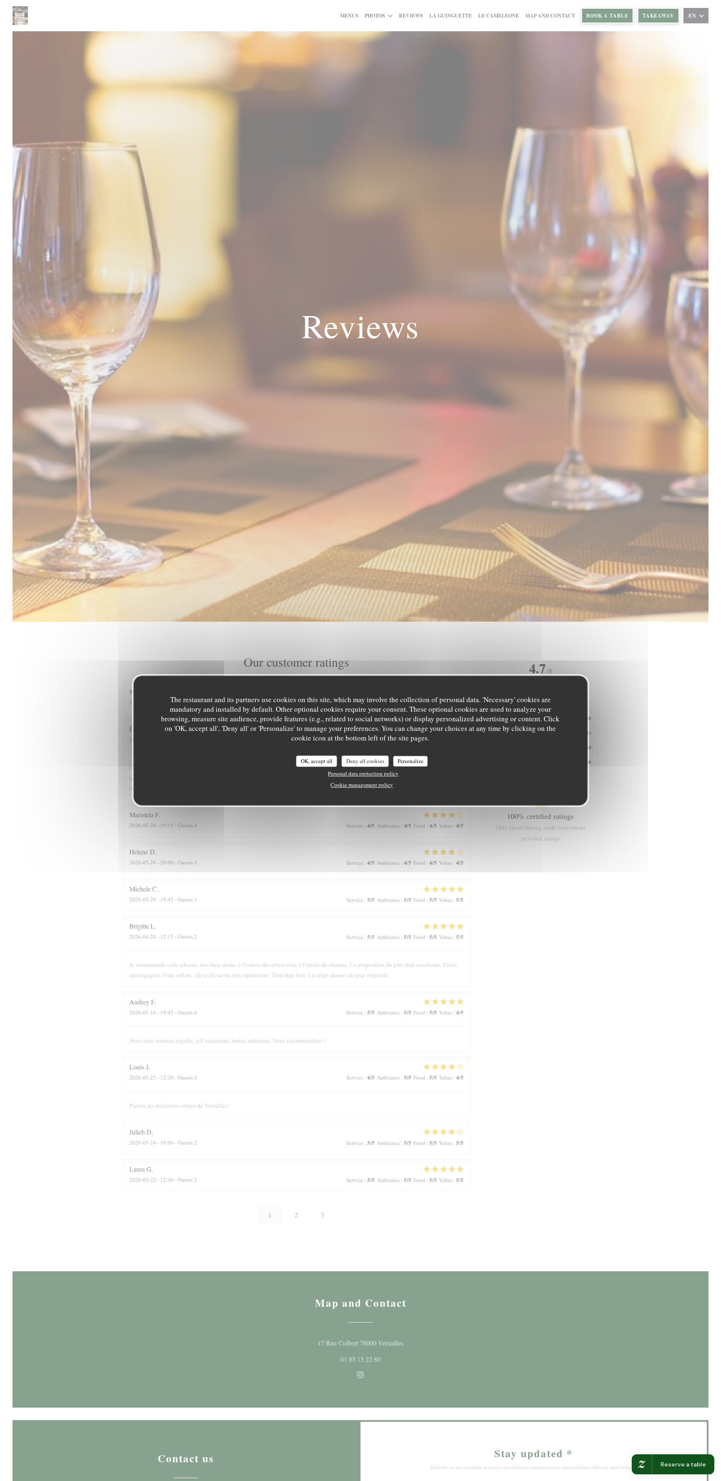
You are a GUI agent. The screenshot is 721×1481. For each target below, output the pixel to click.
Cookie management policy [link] (361, 785)
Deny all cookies (365, 761)
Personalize (411, 761)
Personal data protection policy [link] (363, 774)
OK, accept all (317, 761)
